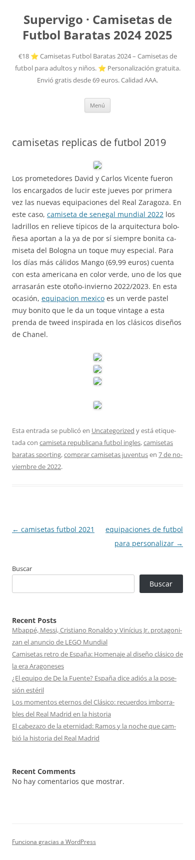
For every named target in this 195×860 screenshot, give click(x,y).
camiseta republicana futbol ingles (90, 442)
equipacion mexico (73, 298)
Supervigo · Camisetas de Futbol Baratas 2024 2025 (97, 27)
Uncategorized (113, 430)
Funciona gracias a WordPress (54, 842)
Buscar (22, 568)
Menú (97, 105)
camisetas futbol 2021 (53, 529)
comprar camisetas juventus (106, 454)
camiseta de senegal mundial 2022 (105, 214)
